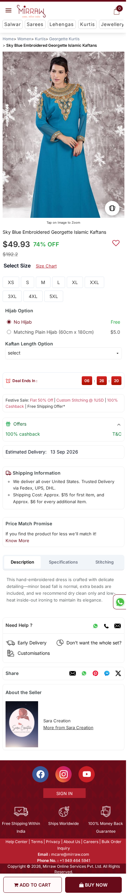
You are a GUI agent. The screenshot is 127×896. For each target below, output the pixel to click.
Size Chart (46, 265)
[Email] (117, 625)
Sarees (35, 24)
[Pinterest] (95, 673)
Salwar (12, 24)
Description (22, 562)
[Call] (106, 625)
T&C (116, 434)
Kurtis (87, 24)
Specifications (63, 562)
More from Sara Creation (68, 727)
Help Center (16, 841)
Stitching (104, 562)
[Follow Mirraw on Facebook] (40, 774)
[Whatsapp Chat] (119, 601)
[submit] (116, 242)
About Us (71, 841)
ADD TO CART (34, 885)
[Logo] (31, 11)
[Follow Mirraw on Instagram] (63, 774)
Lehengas (61, 24)
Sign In (64, 793)
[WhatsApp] (95, 625)
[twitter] (118, 673)
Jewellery (112, 24)
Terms (36, 841)
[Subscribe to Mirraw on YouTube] (86, 774)
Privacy (53, 841)
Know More (17, 540)
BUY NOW (95, 885)
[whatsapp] (84, 673)
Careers (90, 841)
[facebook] (107, 673)
